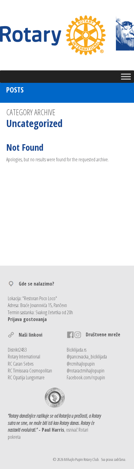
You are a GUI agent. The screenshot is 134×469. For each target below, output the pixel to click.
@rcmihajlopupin (81, 363)
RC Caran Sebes (20, 363)
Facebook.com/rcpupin (86, 377)
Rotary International (24, 356)
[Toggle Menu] (126, 76)
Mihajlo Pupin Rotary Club (81, 459)
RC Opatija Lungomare (26, 377)
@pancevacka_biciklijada (87, 356)
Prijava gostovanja (27, 319)
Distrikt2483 (17, 349)
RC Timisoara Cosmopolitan (30, 370)
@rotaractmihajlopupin (85, 370)
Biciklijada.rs (76, 349)
